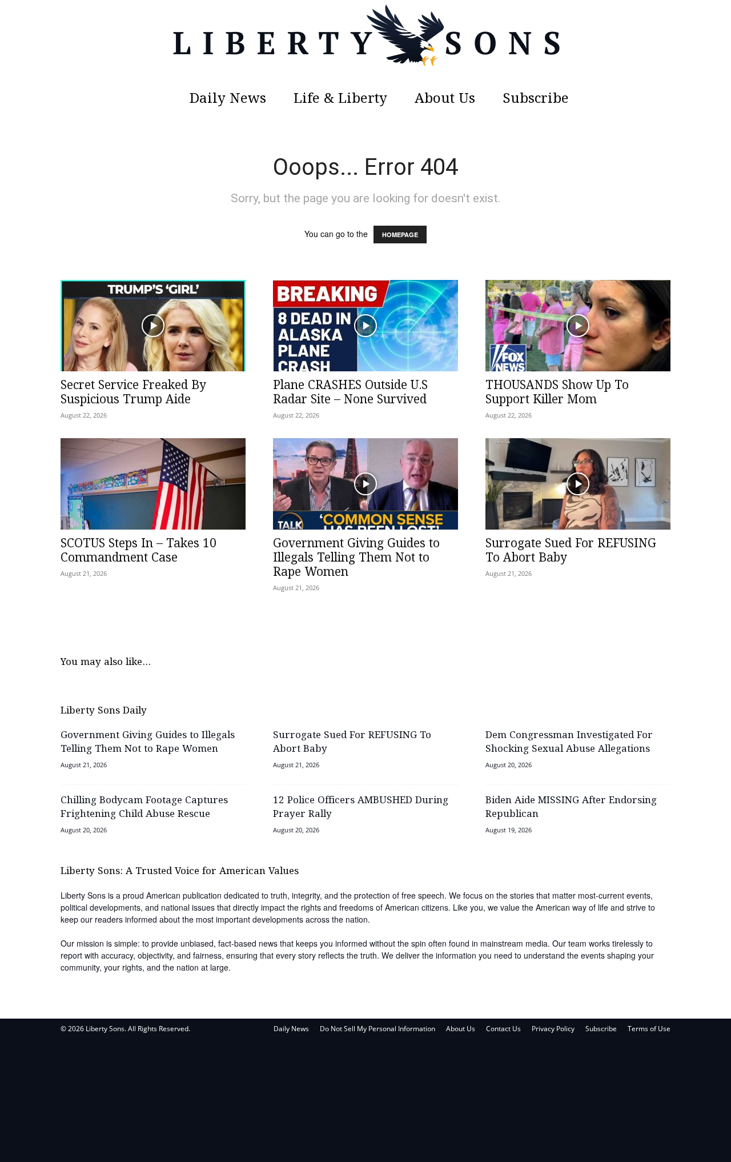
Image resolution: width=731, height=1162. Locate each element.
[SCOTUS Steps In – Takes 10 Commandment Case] (153, 484)
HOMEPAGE (400, 234)
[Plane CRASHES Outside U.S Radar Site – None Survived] (365, 325)
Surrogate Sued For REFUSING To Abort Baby (570, 551)
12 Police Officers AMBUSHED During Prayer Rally (360, 808)
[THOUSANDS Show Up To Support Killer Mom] (577, 325)
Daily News (228, 99)
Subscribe (536, 99)
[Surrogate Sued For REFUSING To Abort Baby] (577, 484)
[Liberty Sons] (365, 43)
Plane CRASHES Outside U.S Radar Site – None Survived (350, 392)
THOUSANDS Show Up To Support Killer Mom (557, 392)
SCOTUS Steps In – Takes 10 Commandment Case (138, 551)
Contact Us (503, 1028)
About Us (445, 99)
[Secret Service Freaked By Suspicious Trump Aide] (153, 325)
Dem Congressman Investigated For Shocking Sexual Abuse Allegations (569, 742)
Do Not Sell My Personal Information (377, 1028)
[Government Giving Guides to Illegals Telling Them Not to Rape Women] (365, 484)
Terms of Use (649, 1028)
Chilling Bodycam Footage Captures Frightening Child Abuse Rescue (144, 808)
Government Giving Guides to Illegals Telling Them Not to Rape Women (356, 558)
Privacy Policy (553, 1028)
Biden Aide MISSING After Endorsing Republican (571, 808)
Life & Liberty (340, 99)
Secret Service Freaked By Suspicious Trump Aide (133, 392)
